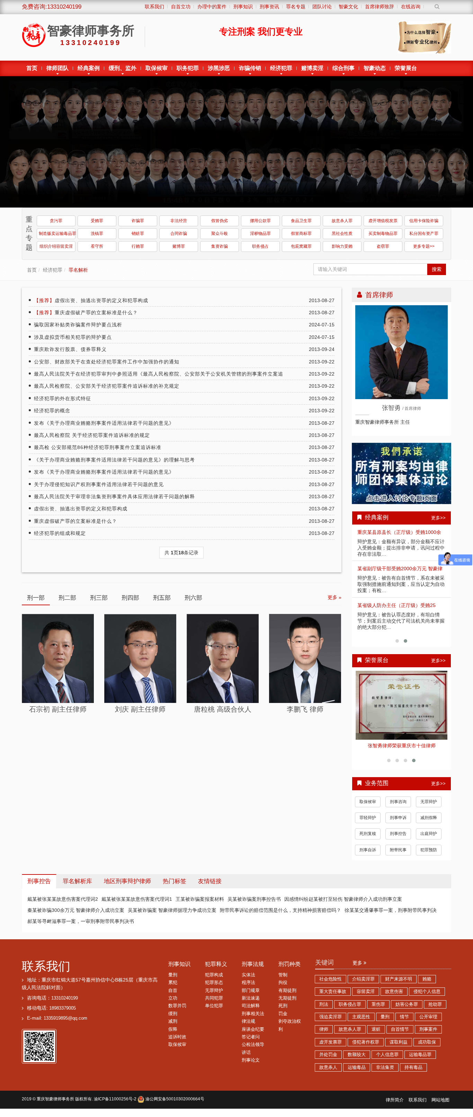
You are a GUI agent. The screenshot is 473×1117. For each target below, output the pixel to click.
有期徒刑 (287, 996)
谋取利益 (399, 1047)
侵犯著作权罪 (365, 1047)
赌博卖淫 (312, 68)
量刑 (172, 980)
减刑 (172, 1026)
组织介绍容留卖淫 (56, 246)
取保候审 (156, 68)
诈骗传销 (250, 68)
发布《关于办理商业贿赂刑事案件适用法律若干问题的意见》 (104, 423)
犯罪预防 (428, 855)
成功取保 (427, 1047)
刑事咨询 (398, 807)
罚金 (282, 1019)
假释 (172, 1034)
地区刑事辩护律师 (127, 886)
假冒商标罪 (301, 233)
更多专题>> (424, 246)
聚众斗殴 (219, 233)
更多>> (438, 517)
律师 (323, 1034)
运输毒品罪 (420, 1060)
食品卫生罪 (301, 220)
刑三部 (99, 598)
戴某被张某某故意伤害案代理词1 (136, 904)
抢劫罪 (435, 1010)
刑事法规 (253, 970)
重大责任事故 (332, 997)
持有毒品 (413, 1073)
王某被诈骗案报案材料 (200, 904)
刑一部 (36, 598)
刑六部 (193, 598)
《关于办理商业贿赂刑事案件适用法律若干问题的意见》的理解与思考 (114, 460)
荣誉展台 (406, 68)
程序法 (248, 988)
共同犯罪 (214, 1003)
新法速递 (251, 1003)
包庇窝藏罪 (301, 246)
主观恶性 (361, 1022)
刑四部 (130, 598)
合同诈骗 (178, 233)
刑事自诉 (367, 855)
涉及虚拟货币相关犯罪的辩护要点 (73, 337)
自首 (172, 996)
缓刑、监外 (122, 68)
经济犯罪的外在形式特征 (62, 398)
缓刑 (172, 1019)
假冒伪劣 (219, 220)
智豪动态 (375, 68)
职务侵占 (260, 246)
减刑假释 (428, 823)
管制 (282, 980)
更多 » (334, 597)
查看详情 (402, 704)
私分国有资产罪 (423, 233)
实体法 (248, 980)
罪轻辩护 (367, 823)
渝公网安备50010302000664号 (174, 1104)
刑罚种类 (289, 970)
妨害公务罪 (406, 1010)
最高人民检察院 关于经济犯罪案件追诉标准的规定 (92, 435)
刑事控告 (398, 839)
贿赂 (426, 984)
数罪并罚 (177, 1011)
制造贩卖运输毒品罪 (57, 233)
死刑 (282, 1011)
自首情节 (400, 1034)
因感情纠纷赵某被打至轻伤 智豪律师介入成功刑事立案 (343, 904)
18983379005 (62, 1013)
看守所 (97, 246)
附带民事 (398, 855)
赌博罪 (178, 246)
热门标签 (174, 886)
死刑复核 (367, 839)
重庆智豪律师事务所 (55, 1104)
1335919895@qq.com (65, 1023)
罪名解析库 (77, 886)
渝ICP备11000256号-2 (115, 1104)
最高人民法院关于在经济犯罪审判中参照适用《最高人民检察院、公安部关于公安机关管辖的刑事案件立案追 (158, 374)
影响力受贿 (342, 246)
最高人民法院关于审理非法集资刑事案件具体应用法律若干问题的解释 (114, 496)
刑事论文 (251, 1065)
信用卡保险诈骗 (423, 220)
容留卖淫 (366, 997)
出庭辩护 (428, 839)
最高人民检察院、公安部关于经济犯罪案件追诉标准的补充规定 (106, 386)
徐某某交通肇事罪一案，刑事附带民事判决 (391, 915)
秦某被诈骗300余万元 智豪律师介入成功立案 (75, 915)
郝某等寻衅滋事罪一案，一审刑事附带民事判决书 (80, 927)
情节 (404, 1022)
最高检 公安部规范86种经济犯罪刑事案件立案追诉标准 (97, 447)
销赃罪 (138, 233)
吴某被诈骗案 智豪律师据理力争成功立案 (172, 915)
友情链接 (210, 886)
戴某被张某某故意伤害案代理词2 (62, 904)
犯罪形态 (214, 988)
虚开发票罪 (330, 1047)
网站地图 (440, 1105)
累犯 (172, 988)
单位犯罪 (214, 1011)
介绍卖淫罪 (363, 984)
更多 (358, 968)
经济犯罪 (281, 68)
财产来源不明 (398, 984)
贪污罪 (56, 220)
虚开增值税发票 (383, 220)
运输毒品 (357, 1073)
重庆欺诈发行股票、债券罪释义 (70, 349)
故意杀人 (328, 1073)
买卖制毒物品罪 (383, 233)
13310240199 (64, 1003)
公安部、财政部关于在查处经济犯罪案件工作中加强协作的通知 (106, 361)
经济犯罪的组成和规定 (60, 533)
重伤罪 (378, 1010)
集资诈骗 (219, 246)
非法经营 (178, 220)
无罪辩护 (428, 807)
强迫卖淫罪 (330, 1022)
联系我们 (46, 971)
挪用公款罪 (260, 220)
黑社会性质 (342, 233)
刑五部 (162, 598)
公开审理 (428, 1022)
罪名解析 (78, 270)
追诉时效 (177, 1042)
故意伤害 (394, 997)
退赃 (376, 1034)
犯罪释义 (216, 970)
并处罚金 (328, 1060)
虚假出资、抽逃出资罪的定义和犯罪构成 (91, 300)
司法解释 (251, 1011)
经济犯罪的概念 (52, 410)
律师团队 (57, 68)
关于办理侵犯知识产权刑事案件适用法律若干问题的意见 (99, 484)
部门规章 (251, 996)
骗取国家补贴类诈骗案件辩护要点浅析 (78, 324)
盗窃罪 (383, 246)
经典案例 (89, 68)
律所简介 (395, 1105)
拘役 (282, 988)
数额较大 (357, 1060)
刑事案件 (428, 1034)
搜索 (436, 269)
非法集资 (385, 1073)
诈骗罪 (138, 220)
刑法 (323, 1010)
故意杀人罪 (342, 220)
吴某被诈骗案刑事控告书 (254, 904)
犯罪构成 (214, 980)
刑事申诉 (398, 823)
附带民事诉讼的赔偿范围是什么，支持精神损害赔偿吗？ (280, 915)
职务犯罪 (188, 68)
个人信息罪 (387, 1060)
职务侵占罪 (350, 1010)
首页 (31, 68)
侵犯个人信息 (426, 997)
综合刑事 (343, 68)
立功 (172, 1003)
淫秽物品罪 (260, 233)
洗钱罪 (97, 233)
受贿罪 (97, 220)
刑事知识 (179, 970)
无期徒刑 (287, 1003)
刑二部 (67, 598)
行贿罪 (138, 246)
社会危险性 (330, 984)
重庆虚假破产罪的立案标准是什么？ (86, 312)
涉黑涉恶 (219, 68)
